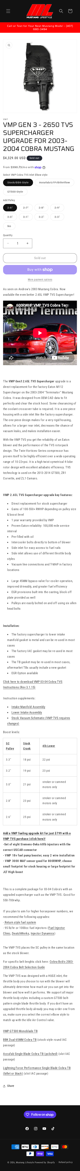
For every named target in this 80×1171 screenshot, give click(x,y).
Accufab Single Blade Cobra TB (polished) (30, 1054)
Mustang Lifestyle (25, 1162)
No (11, 227)
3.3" (59, 218)
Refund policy (66, 1162)
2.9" (59, 208)
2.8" (43, 208)
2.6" (12, 208)
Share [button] (10, 1085)
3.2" (43, 218)
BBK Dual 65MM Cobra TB (20, 1040)
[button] (8, 11)
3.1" (28, 218)
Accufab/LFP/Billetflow (56, 183)
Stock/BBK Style (20, 183)
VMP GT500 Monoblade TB (20, 1031)
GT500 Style (17, 192)
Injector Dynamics (42, 933)
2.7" (28, 208)
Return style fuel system (20, 922)
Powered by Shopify (45, 1162)
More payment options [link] (40, 279)
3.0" (12, 218)
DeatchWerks (20, 933)
